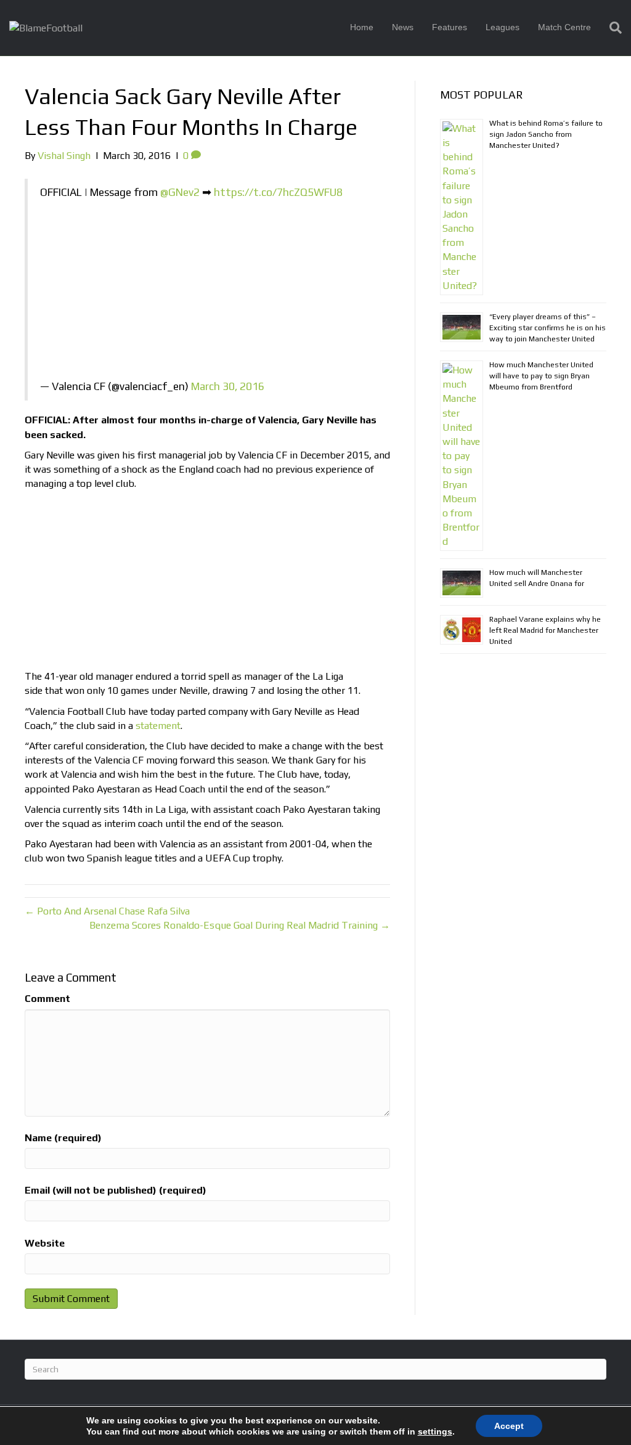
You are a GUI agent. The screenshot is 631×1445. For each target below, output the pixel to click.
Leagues (502, 27)
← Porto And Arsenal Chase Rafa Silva (107, 911)
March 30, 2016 (227, 386)
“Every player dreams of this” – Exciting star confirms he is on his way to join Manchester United (547, 327)
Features (449, 27)
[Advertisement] (209, 292)
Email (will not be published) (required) (115, 1190)
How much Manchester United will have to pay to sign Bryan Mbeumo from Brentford (541, 375)
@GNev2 (180, 192)
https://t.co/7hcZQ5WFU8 (278, 192)
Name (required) (63, 1138)
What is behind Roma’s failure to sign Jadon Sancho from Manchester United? (546, 134)
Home (361, 27)
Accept (509, 1426)
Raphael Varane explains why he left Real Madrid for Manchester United (545, 630)
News (402, 27)
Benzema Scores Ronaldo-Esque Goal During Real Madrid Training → (239, 925)
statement (158, 725)
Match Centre (564, 27)
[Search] (611, 28)
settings (435, 1431)
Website (45, 1243)
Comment (47, 998)
